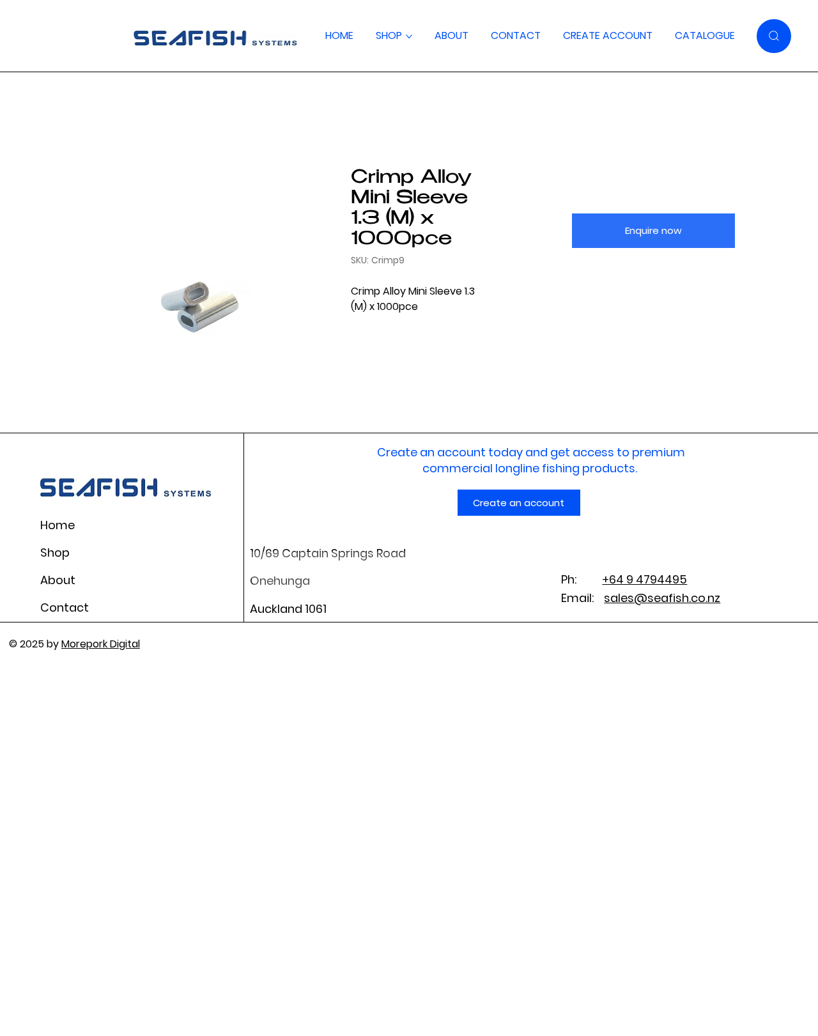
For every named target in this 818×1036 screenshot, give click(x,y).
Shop (55, 553)
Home (57, 525)
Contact (64, 607)
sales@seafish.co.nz (662, 598)
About (57, 580)
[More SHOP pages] (409, 36)
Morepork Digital (100, 644)
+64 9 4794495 (644, 579)
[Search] (774, 36)
